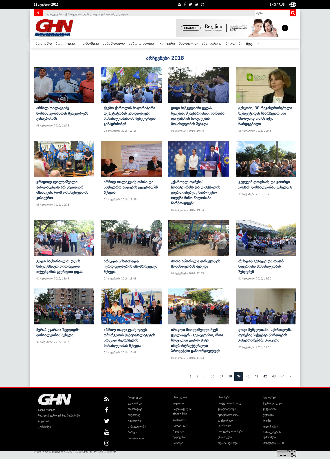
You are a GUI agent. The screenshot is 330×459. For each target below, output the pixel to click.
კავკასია (178, 403)
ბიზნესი (132, 432)
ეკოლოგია (180, 425)
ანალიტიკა (211, 43)
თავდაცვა (179, 419)
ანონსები (223, 397)
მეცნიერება (270, 397)
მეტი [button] (250, 44)
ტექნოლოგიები (273, 403)
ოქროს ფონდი (228, 443)
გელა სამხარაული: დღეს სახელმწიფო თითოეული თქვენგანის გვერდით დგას (59, 266)
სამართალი (114, 43)
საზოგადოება (141, 43)
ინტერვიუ (134, 415)
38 (230, 376)
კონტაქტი (44, 426)
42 (265, 376)
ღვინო (267, 420)
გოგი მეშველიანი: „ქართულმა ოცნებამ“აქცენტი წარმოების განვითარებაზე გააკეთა (265, 334)
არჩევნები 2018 (273, 443)
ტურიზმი (268, 415)
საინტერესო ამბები (230, 431)
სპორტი (178, 443)
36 (212, 376)
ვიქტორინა (270, 409)
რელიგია (179, 431)
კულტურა (166, 43)
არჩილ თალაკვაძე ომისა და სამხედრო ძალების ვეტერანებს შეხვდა (131, 187)
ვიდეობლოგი (227, 409)
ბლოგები (233, 43)
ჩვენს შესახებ (46, 410)
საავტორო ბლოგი (230, 403)
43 (274, 376)
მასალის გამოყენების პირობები (59, 415)
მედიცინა (179, 437)
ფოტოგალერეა (228, 415)
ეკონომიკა (89, 43)
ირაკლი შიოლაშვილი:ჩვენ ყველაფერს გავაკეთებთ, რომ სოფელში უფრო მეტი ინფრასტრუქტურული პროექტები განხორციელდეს (197, 340)
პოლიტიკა (65, 43)
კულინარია (270, 426)
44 (282, 376)
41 (256, 376)
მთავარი (43, 43)
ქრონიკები (225, 437)
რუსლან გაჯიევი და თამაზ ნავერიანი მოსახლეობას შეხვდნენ (261, 266)
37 (221, 376)
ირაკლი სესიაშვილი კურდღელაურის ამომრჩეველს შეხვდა (130, 266)
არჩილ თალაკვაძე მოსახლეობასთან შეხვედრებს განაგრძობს (62, 113)
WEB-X (102, 451)
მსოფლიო (188, 43)
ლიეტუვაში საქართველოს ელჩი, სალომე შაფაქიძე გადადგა (87, 13)
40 (247, 376)
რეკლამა (44, 421)
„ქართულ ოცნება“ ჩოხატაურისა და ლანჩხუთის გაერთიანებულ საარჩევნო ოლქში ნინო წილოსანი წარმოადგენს (195, 192)
